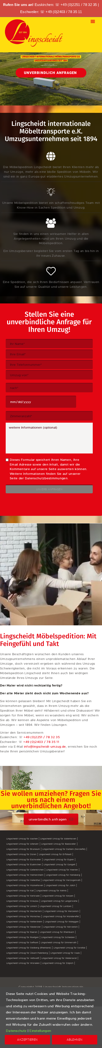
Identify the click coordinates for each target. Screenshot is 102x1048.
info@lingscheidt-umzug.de (45, 747)
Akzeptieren (27, 1039)
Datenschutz (16, 1031)
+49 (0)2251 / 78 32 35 (78, 5)
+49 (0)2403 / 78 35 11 (64, 12)
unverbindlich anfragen (48, 819)
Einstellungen (40, 1031)
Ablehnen (75, 1039)
